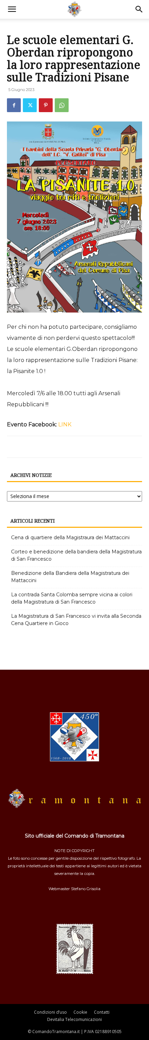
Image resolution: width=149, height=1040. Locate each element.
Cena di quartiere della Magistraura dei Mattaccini (70, 537)
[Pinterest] (46, 105)
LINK (64, 424)
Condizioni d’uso (50, 1012)
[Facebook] (14, 105)
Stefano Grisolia (85, 888)
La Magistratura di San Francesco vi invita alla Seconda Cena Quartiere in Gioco (76, 619)
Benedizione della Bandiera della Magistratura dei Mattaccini (70, 577)
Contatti (101, 1012)
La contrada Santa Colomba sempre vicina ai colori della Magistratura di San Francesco (71, 598)
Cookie (80, 1012)
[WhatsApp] (62, 105)
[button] (12, 9)
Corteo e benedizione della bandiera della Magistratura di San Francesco (76, 555)
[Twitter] (30, 105)
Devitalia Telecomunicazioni (74, 1019)
